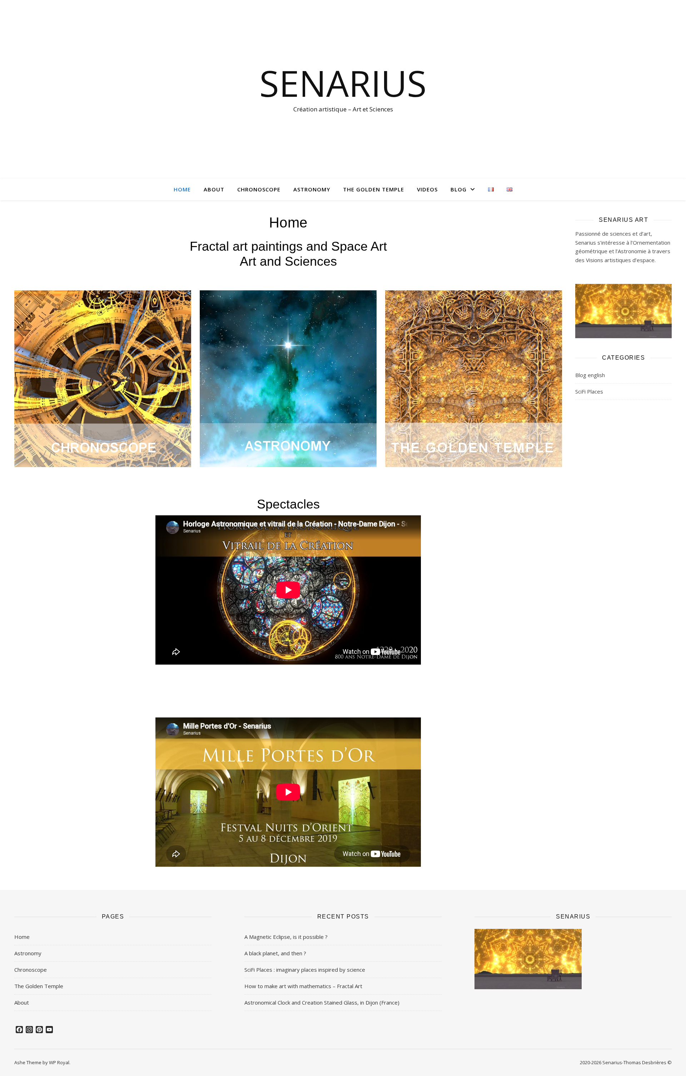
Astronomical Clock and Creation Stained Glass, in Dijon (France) (321, 1002)
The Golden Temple (373, 189)
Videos (427, 189)
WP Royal (59, 1062)
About (214, 189)
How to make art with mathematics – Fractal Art (303, 986)
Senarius (343, 83)
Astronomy (311, 189)
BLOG (459, 189)
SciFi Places (589, 391)
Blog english (590, 375)
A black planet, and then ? (275, 953)
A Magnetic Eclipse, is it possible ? (286, 936)
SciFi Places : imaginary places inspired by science (304, 969)
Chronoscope (258, 189)
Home (182, 189)
